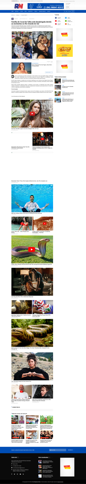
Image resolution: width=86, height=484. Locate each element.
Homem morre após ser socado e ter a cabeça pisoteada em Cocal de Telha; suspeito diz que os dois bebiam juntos (17, 427)
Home (12, 11)
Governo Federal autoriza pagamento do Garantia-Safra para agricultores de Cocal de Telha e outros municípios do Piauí (46, 427)
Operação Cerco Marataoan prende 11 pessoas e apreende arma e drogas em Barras (48, 471)
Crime (63, 85)
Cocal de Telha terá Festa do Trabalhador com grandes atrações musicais (46, 441)
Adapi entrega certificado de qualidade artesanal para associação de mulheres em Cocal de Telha (32, 427)
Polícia (21, 11)
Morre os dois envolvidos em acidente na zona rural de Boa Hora (68, 81)
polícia (14, 422)
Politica (28, 437)
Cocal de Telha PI (24, 15)
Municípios (30, 11)
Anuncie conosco (42, 11)
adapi (28, 422)
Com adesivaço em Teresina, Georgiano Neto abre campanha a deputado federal (48, 461)
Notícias (16, 11)
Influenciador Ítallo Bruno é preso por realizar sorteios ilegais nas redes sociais (67, 100)
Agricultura (43, 422)
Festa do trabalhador (44, 437)
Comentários (32, 18)
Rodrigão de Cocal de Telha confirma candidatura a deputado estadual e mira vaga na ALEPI (32, 442)
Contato (48, 11)
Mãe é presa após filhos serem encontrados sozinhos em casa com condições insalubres (48, 476)
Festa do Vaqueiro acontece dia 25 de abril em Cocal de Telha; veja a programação (17, 441)
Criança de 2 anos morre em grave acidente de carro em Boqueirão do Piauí (68, 93)
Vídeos (35, 11)
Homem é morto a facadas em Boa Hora (67, 87)
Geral (26, 11)
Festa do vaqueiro (15, 437)
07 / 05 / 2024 (24, 18)
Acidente (63, 91)
